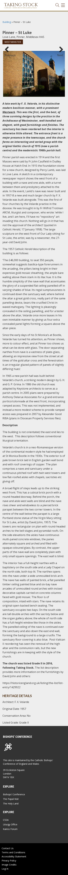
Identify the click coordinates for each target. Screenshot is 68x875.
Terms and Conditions (13, 852)
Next (60, 53)
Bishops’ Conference (14, 794)
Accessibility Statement (14, 856)
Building (6, 22)
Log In (5, 868)
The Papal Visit (11, 798)
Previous (8, 53)
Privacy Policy (9, 860)
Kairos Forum (10, 829)
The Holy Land (10, 803)
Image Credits (9, 864)
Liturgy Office (10, 824)
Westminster (12, 41)
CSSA (6, 819)
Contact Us (8, 848)
